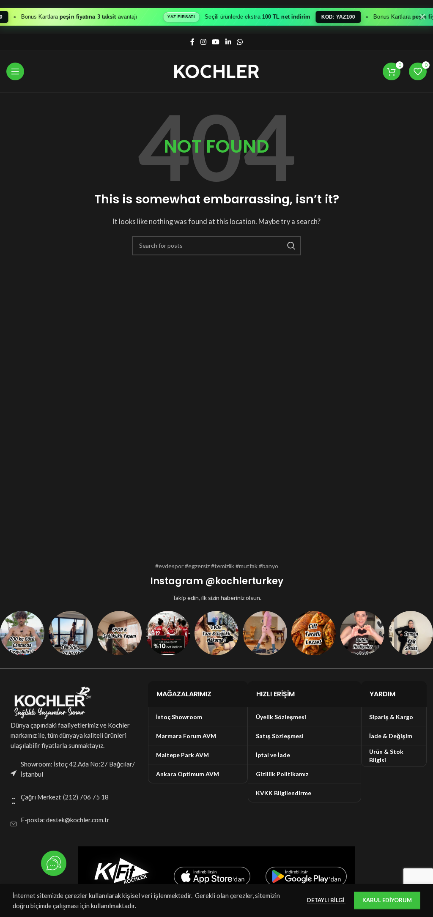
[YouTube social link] (215, 42)
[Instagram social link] (203, 42)
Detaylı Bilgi (326, 900)
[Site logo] (216, 70)
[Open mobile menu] (15, 71)
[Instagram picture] (22, 633)
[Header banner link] (204, 17)
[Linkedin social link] (228, 42)
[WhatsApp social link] (239, 42)
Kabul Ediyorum (387, 900)
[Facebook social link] (192, 42)
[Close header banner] (422, 17)
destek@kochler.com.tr (78, 820)
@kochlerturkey (244, 581)
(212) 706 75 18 (86, 797)
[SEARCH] (291, 245)
